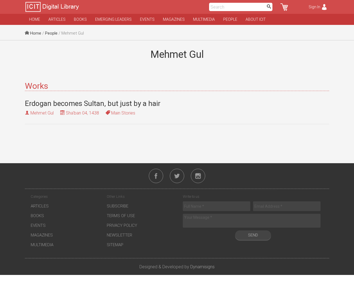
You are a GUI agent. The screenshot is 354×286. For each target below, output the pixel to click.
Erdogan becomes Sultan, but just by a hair (92, 103)
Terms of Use (121, 215)
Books (80, 19)
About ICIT (256, 19)
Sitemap (115, 244)
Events (147, 19)
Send (253, 235)
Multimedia (204, 19)
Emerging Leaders (113, 19)
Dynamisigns (202, 266)
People (230, 19)
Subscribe (117, 206)
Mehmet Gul (42, 113)
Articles (57, 19)
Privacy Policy (122, 225)
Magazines (174, 19)
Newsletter (119, 235)
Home (34, 19)
